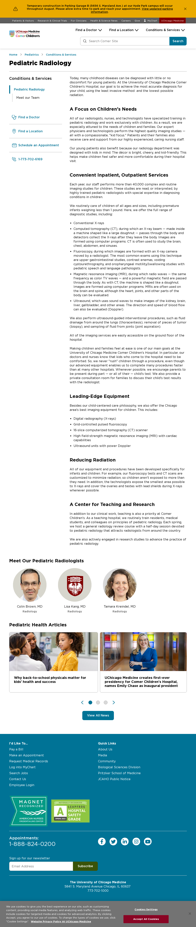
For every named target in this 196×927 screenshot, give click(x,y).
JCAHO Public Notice (114, 779)
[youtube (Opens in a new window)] (148, 841)
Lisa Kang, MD (75, 609)
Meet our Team (27, 98)
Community (107, 761)
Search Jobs (18, 773)
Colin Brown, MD (29, 609)
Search (178, 41)
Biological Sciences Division (119, 767)
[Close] (190, 913)
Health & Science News (104, 20)
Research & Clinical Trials (52, 20)
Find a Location (121, 30)
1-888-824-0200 (32, 841)
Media (102, 755)
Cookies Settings (146, 909)
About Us (105, 749)
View (145, 8)
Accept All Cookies (146, 919)
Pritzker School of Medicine (119, 773)
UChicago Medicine (172, 20)
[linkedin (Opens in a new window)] (125, 841)
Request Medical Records (28, 761)
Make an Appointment (26, 755)
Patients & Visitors (23, 20)
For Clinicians (79, 20)
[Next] (112, 702)
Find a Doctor (86, 30)
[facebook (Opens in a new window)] (102, 841)
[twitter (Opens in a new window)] (113, 841)
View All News (98, 715)
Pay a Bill (16, 749)
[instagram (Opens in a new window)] (136, 841)
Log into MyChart (22, 767)
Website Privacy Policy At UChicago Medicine (61, 921)
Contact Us (17, 779)
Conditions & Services (163, 30)
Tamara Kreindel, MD (120, 609)
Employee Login (21, 785)
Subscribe (85, 866)
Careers (126, 20)
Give (137, 20)
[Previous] (84, 702)
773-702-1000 (98, 890)
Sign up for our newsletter (29, 858)
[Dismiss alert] (185, 8)
